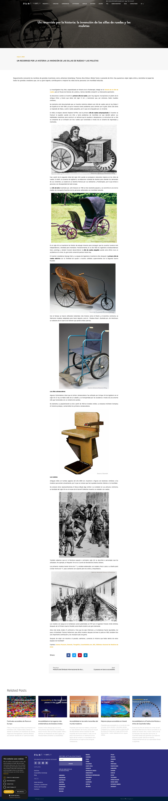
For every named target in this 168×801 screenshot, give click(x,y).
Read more (6, 773)
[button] (68, 655)
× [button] (26, 757)
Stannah (69, 645)
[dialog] (15, 777)
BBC (94, 645)
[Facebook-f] (35, 763)
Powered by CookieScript (14, 797)
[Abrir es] (143, 4)
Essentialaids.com (86, 645)
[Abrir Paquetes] (48, 4)
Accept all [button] (9, 791)
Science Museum (61, 645)
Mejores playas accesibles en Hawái (114, 721)
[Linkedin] (46, 763)
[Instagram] (39, 763)
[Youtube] (42, 763)
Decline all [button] (20, 791)
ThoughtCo (76, 645)
